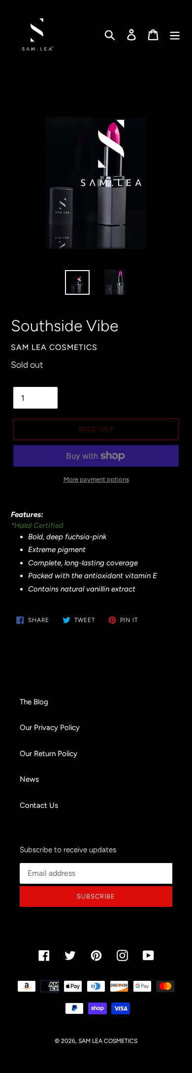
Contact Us (39, 805)
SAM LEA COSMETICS (107, 1041)
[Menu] (175, 34)
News (29, 779)
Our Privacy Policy (50, 727)
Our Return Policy (48, 753)
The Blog (34, 701)
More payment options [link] (96, 479)
